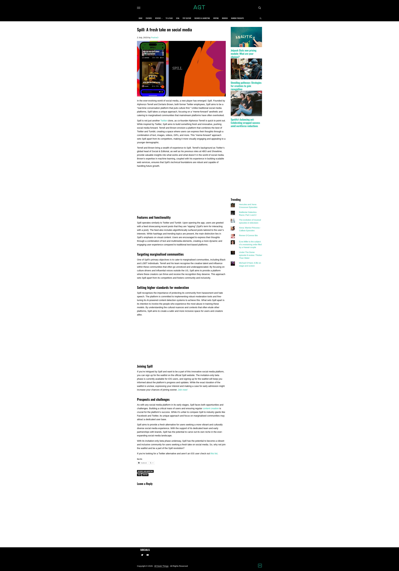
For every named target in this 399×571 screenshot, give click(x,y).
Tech (139, 475)
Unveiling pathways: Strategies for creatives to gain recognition (246, 86)
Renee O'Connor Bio (248, 235)
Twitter (163, 120)
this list (213, 453)
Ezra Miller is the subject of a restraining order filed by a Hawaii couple (250, 244)
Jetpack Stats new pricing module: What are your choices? (243, 53)
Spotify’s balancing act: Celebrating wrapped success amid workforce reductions (245, 123)
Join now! (183, 389)
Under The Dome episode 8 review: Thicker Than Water (250, 255)
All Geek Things (161, 566)
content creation (211, 408)
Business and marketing (145, 471)
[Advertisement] (181, 191)
